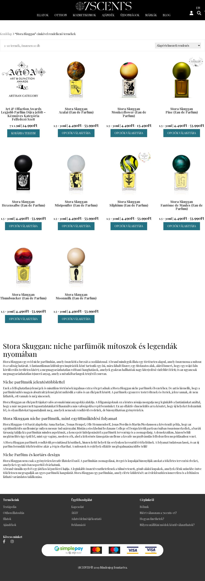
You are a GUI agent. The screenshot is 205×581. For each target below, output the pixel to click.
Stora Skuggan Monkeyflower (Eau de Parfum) (129, 112)
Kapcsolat (77, 507)
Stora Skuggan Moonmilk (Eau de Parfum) (76, 296)
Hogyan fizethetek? (152, 519)
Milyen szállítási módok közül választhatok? (167, 525)
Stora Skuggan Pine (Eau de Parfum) (182, 110)
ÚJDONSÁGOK (129, 15)
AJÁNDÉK (108, 15)
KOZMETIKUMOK (84, 15)
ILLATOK (42, 15)
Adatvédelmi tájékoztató (86, 519)
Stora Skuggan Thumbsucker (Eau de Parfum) (23, 296)
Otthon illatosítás (13, 513)
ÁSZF (74, 513)
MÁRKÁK (151, 15)
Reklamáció (78, 525)
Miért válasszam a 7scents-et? (158, 513)
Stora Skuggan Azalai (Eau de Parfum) (76, 110)
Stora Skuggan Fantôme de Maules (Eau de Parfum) (182, 205)
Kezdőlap (6, 34)
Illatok (7, 519)
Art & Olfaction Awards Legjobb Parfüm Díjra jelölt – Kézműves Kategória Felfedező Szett (23, 114)
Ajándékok (9, 525)
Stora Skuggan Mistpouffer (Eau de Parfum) (76, 203)
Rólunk (144, 507)
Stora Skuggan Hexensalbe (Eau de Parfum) (23, 203)
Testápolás (9, 507)
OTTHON (60, 15)
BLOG (166, 15)
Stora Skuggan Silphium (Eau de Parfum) (129, 203)
